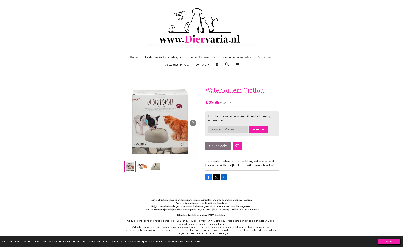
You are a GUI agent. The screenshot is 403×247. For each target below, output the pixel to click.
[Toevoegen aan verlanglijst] (237, 146)
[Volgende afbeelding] (193, 123)
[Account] (217, 64)
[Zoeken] (227, 64)
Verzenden (259, 129)
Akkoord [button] (389, 241)
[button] (130, 166)
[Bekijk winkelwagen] (237, 64)
